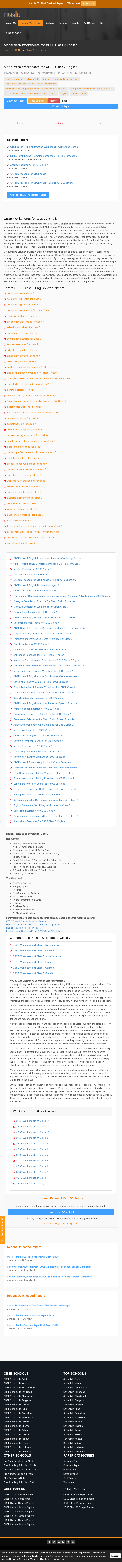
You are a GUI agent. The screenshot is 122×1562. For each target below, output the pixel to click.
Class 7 (30, 50)
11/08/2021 (29, 72)
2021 (83, 93)
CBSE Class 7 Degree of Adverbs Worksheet (38, 735)
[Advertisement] (61, 116)
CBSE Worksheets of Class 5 (32, 1154)
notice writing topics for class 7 (24, 298)
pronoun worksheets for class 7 (24, 492)
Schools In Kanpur (72, 1438)
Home (7, 50)
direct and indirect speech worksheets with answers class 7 (39, 378)
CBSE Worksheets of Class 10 (32, 1132)
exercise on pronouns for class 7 (25, 497)
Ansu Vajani (13, 72)
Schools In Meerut (72, 1434)
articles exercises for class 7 (22, 344)
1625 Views (66, 72)
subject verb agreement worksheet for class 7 (32, 395)
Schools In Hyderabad (74, 1417)
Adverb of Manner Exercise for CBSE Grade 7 (38, 740)
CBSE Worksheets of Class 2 (32, 1172)
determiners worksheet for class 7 (26, 406)
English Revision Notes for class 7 (23, 927)
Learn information (54, 1559)
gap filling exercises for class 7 (24, 475)
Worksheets (69, 1482)
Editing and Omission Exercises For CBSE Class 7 (40, 783)
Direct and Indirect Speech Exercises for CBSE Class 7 (43, 692)
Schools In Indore (72, 1443)
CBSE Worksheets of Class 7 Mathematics (36, 944)
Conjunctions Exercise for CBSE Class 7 (35, 612)
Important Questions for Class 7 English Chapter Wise (34, 924)
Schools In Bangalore (74, 1413)
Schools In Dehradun (74, 1451)
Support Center (14, 32)
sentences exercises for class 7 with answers (32, 367)
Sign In (75, 23)
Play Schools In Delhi (14, 1478)
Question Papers (72, 1465)
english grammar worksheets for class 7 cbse (32, 372)
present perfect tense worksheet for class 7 (31, 452)
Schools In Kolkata (73, 1421)
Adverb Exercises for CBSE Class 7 (32, 746)
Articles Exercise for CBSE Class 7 (29, 164)
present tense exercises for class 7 (26, 469)
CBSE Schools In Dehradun (18, 1451)
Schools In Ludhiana (73, 1447)
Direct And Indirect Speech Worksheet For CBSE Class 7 (44, 687)
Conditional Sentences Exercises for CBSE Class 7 (41, 649)
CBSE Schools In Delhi (15, 1379)
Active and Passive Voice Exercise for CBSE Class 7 (41, 681)
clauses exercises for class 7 (23, 503)
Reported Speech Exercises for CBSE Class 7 (38, 697)
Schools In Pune (71, 1409)
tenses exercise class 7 (20, 520)
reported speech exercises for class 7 (28, 384)
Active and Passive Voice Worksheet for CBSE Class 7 (43, 670)
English (64, 93)
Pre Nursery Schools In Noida (19, 1461)
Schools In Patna (72, 1430)
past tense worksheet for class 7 (25, 514)
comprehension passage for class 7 (26, 429)
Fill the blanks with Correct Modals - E (25, 93)
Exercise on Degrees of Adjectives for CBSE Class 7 (42, 714)
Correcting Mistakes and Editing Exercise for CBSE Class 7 (45, 815)
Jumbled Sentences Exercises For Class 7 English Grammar (45, 767)
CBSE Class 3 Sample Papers (19, 1503)
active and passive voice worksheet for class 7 (32, 537)
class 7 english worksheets (22, 361)
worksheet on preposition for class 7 (27, 480)
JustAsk (50, 23)
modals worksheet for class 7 (23, 458)
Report (54, 100)
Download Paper (15, 100)
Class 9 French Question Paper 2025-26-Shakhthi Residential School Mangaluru (49, 1266)
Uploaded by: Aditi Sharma (19, 1260)
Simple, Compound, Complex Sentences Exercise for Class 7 (43, 155)
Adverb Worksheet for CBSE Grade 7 (33, 730)
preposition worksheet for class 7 (25, 321)
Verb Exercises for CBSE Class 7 (31, 644)
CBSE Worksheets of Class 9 (32, 1137)
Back (64, 100)
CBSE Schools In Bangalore (18, 1413)
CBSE (18, 50)
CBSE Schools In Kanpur (16, 1438)
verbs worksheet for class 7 (22, 509)
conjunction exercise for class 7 (24, 338)
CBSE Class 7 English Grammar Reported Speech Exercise (45, 703)
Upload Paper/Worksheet (61, 1212)
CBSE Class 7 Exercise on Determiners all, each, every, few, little (49, 628)
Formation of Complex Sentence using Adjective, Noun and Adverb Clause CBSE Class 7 (61, 595)
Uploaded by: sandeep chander (22, 1270)
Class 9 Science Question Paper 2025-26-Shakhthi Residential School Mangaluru (49, 1276)
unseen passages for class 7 (22, 418)
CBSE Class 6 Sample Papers (19, 1515)
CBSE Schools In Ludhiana (17, 1447)
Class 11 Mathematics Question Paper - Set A (30, 1315)
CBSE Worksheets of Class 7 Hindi (32, 961)
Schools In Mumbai (73, 1404)
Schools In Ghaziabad (74, 1396)
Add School (90, 23)
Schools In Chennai (73, 1426)
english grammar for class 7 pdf (22, 79)
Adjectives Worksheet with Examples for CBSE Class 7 (43, 724)
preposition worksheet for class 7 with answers (33, 531)
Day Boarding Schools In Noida (20, 1465)
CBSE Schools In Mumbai (17, 1404)
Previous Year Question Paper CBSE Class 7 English (33, 931)
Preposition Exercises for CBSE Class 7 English (39, 821)
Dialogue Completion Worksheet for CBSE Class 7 (40, 606)
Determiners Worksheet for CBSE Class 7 (36, 622)
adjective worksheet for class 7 (24, 350)
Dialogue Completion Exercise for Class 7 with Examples (44, 601)
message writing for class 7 (22, 315)
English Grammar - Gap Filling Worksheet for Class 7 (41, 805)
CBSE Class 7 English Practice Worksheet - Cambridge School (44, 146)
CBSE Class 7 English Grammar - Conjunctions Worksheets (45, 617)
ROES (103, 23)
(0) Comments (47, 72)
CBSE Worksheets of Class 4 (32, 1160)
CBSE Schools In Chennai (17, 1426)
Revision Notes (71, 1469)
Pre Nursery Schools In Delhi (18, 1473)
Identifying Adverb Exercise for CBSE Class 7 (38, 751)
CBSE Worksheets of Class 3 (32, 1166)
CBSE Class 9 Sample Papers (78, 1494)
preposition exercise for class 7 (24, 333)
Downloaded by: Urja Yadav (19, 1319)
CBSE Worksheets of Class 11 (32, 1126)
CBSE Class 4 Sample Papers (19, 1507)
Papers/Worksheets (31, 23)
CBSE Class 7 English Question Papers (26, 921)
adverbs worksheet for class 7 (23, 327)
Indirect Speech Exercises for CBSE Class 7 (37, 708)
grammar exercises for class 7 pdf (60, 79)
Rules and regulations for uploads (62, 1223)
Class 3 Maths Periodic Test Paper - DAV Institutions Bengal (38, 1305)
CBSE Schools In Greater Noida (20, 1387)
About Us (11, 23)
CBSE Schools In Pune (15, 1409)
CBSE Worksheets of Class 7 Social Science (37, 956)
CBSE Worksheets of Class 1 (32, 1177)
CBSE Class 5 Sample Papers (19, 1511)
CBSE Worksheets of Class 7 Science (33, 950)
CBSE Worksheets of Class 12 (32, 1120)
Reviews (63, 23)
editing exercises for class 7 (22, 389)
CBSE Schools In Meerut (16, 1434)
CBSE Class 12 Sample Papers (78, 1507)
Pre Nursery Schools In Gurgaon (20, 1469)
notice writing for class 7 (20, 293)
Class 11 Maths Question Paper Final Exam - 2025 (33, 1256)
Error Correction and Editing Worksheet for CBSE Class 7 (44, 772)
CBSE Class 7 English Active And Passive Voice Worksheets (46, 676)
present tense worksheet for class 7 (27, 463)
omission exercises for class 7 (23, 355)
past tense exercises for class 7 (24, 446)
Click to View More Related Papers (28, 194)
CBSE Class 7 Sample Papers (19, 1520)
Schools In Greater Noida (76, 1387)
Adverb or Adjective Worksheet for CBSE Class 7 (40, 756)
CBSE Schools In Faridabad (18, 1391)
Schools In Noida (72, 1383)
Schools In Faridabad (74, 1391)
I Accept (115, 1556)
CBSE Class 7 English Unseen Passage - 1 (36, 590)
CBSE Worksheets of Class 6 (32, 1149)
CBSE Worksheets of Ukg (30, 1183)
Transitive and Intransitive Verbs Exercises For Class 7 (36, 401)
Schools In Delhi (71, 1379)
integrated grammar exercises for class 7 (92, 88)
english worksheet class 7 (21, 543)
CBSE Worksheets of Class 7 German (33, 967)
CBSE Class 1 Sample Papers (18, 1494)
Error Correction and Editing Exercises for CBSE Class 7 (43, 778)
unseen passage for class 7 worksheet (28, 435)
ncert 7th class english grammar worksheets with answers (36, 88)
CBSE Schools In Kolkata (16, 1421)
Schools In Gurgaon (73, 1400)
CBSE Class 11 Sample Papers (78, 1503)
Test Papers (69, 1478)
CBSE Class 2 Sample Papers (19, 1498)
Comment (21, 123)
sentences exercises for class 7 (24, 486)
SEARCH (89, 3)
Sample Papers (71, 1473)
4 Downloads (84, 72)
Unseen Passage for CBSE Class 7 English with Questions (42, 182)
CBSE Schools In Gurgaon (17, 1400)
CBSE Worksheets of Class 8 (32, 1143)
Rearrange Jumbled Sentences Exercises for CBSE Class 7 (45, 799)
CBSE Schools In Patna (16, 1430)
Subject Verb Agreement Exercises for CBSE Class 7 (42, 633)
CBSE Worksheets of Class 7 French (33, 973)
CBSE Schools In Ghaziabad (18, 1396)
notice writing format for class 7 (24, 304)
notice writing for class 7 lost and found (28, 310)
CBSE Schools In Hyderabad (18, 1417)
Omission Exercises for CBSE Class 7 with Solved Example (45, 789)
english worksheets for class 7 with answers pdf (30, 83)
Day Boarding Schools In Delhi (19, 1482)
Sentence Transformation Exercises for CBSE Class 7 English (46, 660)
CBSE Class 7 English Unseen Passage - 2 (36, 585)
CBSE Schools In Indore (16, 1443)
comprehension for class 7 (21, 423)
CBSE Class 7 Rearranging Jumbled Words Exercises (42, 762)
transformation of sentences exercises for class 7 (34, 526)
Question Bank (71, 1461)
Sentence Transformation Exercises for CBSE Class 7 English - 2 (48, 665)
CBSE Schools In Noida (16, 1383)
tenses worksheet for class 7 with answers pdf (33, 412)
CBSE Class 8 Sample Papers (19, 1524)
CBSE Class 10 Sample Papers (78, 1498)
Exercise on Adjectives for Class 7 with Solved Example (43, 719)
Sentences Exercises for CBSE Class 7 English (38, 654)
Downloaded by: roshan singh (21, 1309)
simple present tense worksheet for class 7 (31, 440)
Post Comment (38, 100)
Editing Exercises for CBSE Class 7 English (36, 794)
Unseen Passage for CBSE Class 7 (29, 173)
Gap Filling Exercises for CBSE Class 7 (34, 810)
